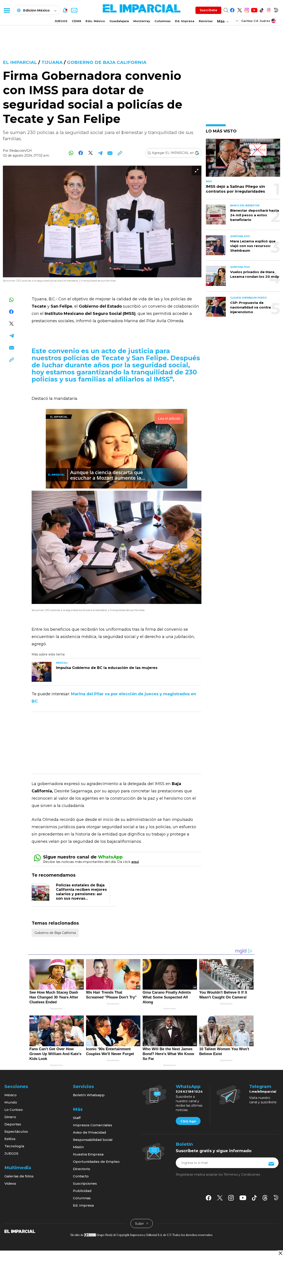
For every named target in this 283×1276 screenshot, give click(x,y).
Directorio (81, 1169)
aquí (135, 862)
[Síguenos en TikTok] (261, 9)
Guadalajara (119, 21)
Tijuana (52, 62)
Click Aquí (188, 1121)
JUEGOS (61, 21)
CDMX (76, 21)
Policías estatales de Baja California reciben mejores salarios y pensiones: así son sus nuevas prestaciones (81, 894)
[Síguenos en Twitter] (239, 9)
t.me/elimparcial (262, 1091)
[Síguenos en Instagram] (246, 9)
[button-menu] (6, 10)
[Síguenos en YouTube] (254, 9)
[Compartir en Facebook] (81, 153)
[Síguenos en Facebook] (232, 9)
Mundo (10, 1102)
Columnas (163, 21)
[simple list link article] (243, 159)
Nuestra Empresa (88, 1154)
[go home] (19, 1231)
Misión (78, 1147)
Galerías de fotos (19, 1176)
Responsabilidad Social (93, 1140)
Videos (10, 1183)
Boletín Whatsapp (89, 1095)
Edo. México (95, 21)
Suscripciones (85, 1183)
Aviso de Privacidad (89, 1132)
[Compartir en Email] (110, 153)
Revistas (206, 21)
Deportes (12, 1124)
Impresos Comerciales (92, 1125)
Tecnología (14, 1146)
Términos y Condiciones (242, 1174)
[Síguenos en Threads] (268, 9)
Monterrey (141, 21)
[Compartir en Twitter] (90, 153)
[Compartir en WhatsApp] (71, 153)
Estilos (9, 1139)
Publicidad (82, 1191)
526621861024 (189, 1091)
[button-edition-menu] (237, 20)
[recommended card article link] (42, 672)
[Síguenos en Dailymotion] (276, 9)
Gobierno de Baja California (106, 62)
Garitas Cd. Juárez (255, 21)
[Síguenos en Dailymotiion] (276, 1197)
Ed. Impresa (184, 21)
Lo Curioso (13, 1109)
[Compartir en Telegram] (100, 153)
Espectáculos (16, 1131)
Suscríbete (208, 10)
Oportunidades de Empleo (96, 1161)
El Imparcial (20, 62)
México (10, 1095)
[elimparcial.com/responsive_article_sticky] (280, 1253)
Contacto (81, 1176)
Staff (76, 1118)
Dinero (10, 1117)
